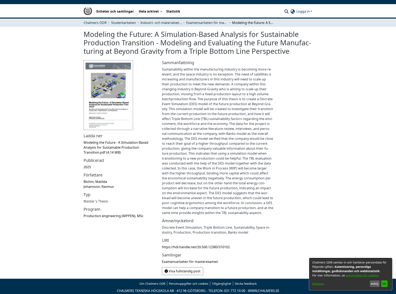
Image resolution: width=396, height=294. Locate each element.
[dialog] (350, 274)
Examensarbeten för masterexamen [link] (206, 22)
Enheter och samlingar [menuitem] (115, 11)
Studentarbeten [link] (123, 22)
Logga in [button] (303, 11)
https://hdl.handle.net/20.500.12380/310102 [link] (196, 247)
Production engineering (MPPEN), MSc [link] (114, 216)
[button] (286, 11)
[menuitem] (150, 11)
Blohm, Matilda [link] (95, 181)
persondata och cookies (362, 275)
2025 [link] (87, 167)
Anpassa (318, 284)
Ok (384, 284)
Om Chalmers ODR (152, 284)
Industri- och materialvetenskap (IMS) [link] (161, 22)
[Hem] (88, 11)
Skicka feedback (246, 284)
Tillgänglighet (221, 284)
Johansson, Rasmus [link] (99, 186)
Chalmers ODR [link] (95, 22)
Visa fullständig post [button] (184, 271)
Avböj (374, 284)
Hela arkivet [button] (149, 11)
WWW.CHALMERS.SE (263, 290)
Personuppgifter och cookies (188, 284)
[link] (116, 147)
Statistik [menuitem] (173, 11)
